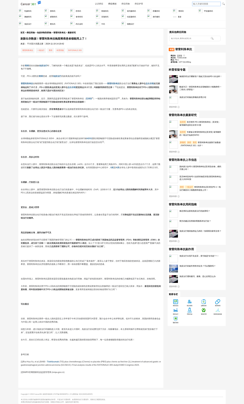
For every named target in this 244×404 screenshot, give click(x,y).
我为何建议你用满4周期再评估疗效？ (195, 221)
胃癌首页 (175, 305)
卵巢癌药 (105, 11)
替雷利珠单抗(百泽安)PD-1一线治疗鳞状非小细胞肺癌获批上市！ (200, 188)
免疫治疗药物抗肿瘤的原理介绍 (192, 97)
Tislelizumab (53, 362)
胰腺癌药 (28, 17)
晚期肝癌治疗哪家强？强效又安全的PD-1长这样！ (200, 76)
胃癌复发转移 (218, 314)
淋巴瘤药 (156, 17)
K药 (117, 167)
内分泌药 (79, 24)
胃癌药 (181, 11)
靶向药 (52, 24)
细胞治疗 (130, 24)
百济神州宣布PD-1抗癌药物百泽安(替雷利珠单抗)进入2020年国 (200, 177)
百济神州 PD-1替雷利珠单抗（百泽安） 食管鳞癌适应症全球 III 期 (199, 123)
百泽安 (89, 99)
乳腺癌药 (28, 11)
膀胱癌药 (53, 17)
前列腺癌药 (131, 11)
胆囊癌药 (156, 11)
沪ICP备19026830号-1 (61, 394)
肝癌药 (78, 11)
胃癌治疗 (175, 314)
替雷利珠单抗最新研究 (183, 115)
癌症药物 (125, 4)
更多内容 (173, 107)
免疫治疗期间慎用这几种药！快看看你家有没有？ (200, 231)
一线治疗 (40, 50)
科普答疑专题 (177, 69)
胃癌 (50, 50)
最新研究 (72, 32)
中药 (103, 24)
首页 (22, 32)
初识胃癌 (189, 305)
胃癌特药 (217, 305)
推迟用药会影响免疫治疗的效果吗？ (194, 211)
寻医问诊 (189, 314)
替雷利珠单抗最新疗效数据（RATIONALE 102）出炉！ (200, 144)
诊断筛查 (204, 305)
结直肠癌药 (131, 17)
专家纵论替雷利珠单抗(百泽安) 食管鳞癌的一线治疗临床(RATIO (200, 133)
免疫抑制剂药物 (44, 32)
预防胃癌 (175, 322)
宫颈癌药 (105, 17)
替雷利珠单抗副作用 (181, 249)
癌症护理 (139, 4)
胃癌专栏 (173, 294)
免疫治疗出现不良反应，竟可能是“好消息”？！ (199, 256)
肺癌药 (52, 11)
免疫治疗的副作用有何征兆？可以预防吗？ (197, 266)
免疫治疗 (28, 24)
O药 (112, 167)
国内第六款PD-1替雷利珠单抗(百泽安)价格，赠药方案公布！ (200, 167)
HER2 (89, 138)
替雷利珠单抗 (59, 32)
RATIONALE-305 (75, 50)
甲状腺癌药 (208, 11)
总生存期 (150, 83)
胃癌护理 (204, 314)
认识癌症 (99, 4)
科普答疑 (60, 50)
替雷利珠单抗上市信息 (183, 159)
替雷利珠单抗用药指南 (183, 204)
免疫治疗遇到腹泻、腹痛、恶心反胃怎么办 (197, 276)
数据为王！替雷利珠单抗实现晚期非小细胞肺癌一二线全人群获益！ (200, 88)
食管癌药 (79, 17)
